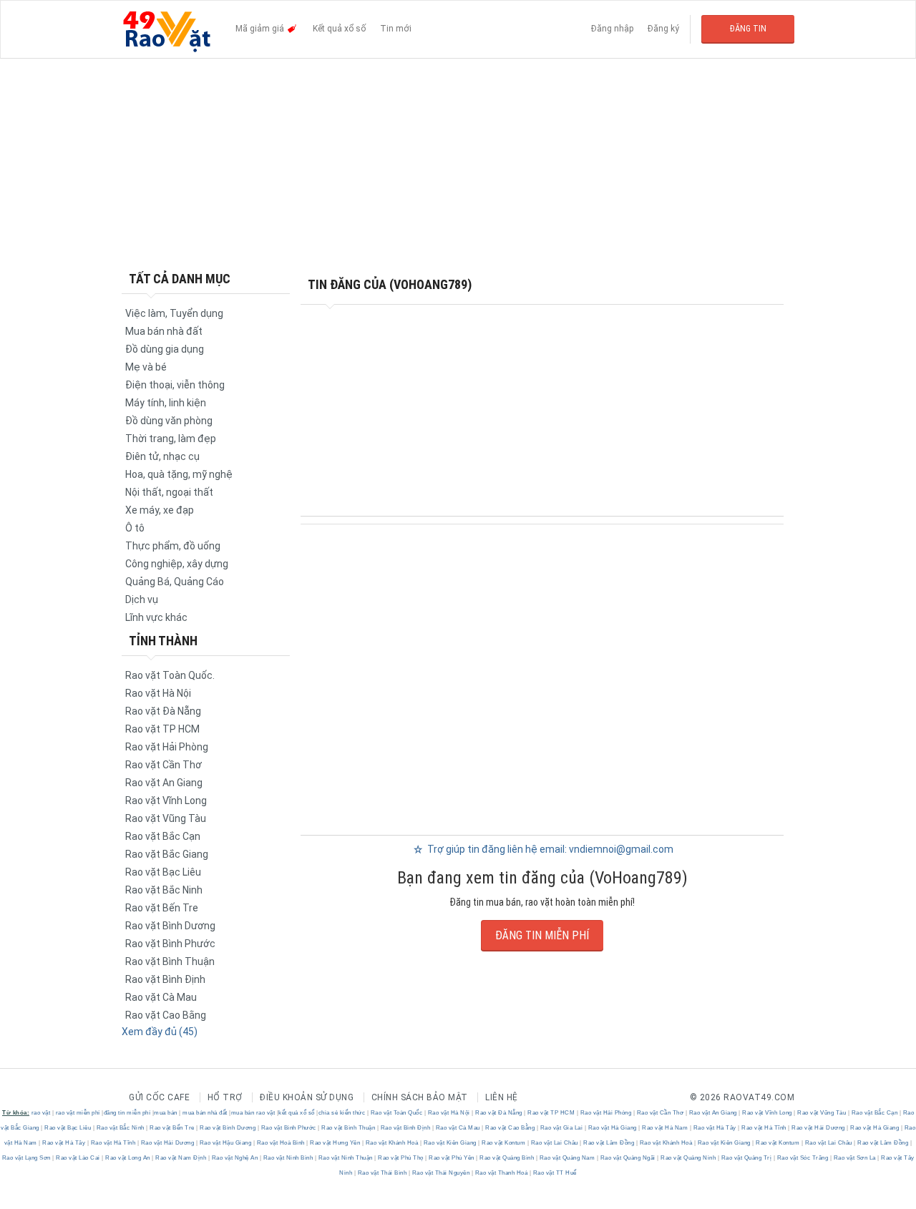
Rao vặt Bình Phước (170, 943)
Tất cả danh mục (179, 278)
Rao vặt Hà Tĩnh (764, 1128)
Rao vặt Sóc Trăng (802, 1158)
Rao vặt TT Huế (554, 1173)
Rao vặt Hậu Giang (225, 1143)
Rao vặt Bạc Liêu (163, 872)
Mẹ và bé (146, 367)
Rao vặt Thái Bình (382, 1173)
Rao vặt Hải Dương (818, 1128)
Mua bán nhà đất (164, 331)
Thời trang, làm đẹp (170, 438)
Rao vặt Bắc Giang (166, 854)
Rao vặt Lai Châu (554, 1143)
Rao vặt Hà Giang (612, 1128)
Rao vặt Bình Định (165, 979)
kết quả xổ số (296, 1113)
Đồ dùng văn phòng (169, 420)
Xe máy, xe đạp (159, 510)
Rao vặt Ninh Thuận (345, 1158)
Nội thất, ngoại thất (169, 492)
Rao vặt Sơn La (854, 1158)
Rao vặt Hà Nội (158, 693)
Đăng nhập (612, 29)
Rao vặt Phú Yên (452, 1158)
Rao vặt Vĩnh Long (166, 800)
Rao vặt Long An (128, 1158)
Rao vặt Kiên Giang (450, 1143)
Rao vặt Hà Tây (714, 1128)
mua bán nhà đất (205, 1113)
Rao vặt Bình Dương (170, 925)
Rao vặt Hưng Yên (335, 1143)
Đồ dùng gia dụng (164, 349)
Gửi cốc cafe (159, 1097)
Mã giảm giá (260, 29)
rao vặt (41, 1113)
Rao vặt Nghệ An (235, 1158)
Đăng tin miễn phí (542, 935)
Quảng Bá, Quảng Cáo (174, 581)
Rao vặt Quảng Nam (567, 1158)
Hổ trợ (225, 1097)
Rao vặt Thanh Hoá (501, 1173)
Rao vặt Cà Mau (161, 997)
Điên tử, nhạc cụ (162, 456)
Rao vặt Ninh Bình (288, 1158)
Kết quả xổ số (339, 29)
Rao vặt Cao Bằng (165, 1015)
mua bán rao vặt (253, 1113)
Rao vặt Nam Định (181, 1158)
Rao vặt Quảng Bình (507, 1158)
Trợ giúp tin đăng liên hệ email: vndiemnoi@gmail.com (549, 849)
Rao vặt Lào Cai (78, 1158)
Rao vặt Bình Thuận (170, 961)
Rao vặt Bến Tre (161, 908)
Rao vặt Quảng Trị (746, 1158)
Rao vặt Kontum (503, 1143)
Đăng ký (663, 29)
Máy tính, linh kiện (165, 402)
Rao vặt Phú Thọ (401, 1158)
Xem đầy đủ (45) (160, 1031)
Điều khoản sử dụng (307, 1097)
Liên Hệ (501, 1097)
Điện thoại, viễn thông (175, 385)
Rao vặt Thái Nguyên (441, 1173)
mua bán (165, 1113)
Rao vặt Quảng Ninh (688, 1158)
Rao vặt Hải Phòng (166, 747)
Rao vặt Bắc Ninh (164, 890)
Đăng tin (748, 29)
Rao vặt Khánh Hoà (392, 1143)
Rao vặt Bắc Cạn (162, 836)
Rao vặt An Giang (164, 782)
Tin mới (395, 29)
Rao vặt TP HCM (162, 729)
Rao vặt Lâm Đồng (609, 1143)
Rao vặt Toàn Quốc (396, 1113)
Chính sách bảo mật (419, 1097)
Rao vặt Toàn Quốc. (170, 675)
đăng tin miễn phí (127, 1113)
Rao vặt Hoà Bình (280, 1143)
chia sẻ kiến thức (342, 1113)
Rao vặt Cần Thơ (163, 764)
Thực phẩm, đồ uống (172, 546)
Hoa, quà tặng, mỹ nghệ (179, 474)
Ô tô (135, 528)
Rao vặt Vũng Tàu (165, 818)
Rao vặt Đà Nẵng (163, 711)
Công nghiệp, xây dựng (176, 563)
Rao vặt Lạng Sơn (27, 1158)
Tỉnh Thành (163, 640)
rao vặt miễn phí (78, 1113)
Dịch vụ (141, 599)
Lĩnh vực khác (156, 617)
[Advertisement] (458, 164)
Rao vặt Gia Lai (561, 1128)
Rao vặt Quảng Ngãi (627, 1158)
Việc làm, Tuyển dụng (174, 313)
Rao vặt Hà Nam (665, 1128)
